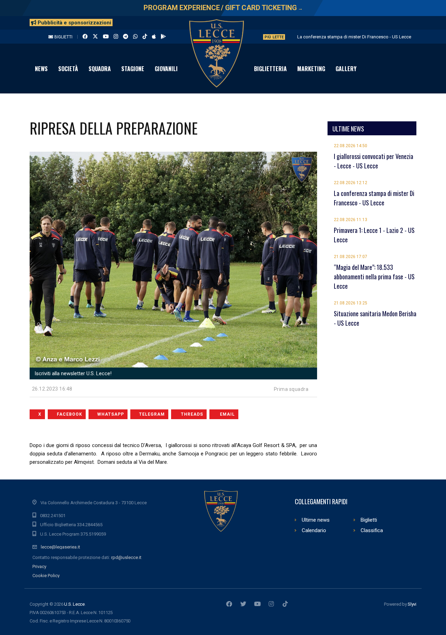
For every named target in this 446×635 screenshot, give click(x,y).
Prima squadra (291, 389)
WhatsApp (110, 414)
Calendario (314, 530)
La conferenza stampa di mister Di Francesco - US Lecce (354, 36)
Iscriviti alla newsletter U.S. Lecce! (72, 373)
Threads (192, 414)
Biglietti (62, 37)
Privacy (39, 566)
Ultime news (316, 520)
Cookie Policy (46, 575)
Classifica (372, 530)
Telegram (152, 414)
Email (227, 414)
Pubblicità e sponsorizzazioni (73, 23)
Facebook (69, 414)
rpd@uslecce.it (126, 557)
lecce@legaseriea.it (60, 547)
